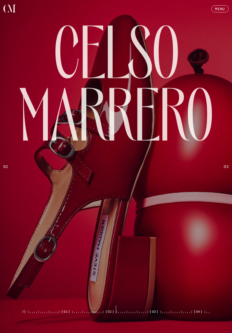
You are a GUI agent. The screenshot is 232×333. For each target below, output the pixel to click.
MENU (220, 9)
